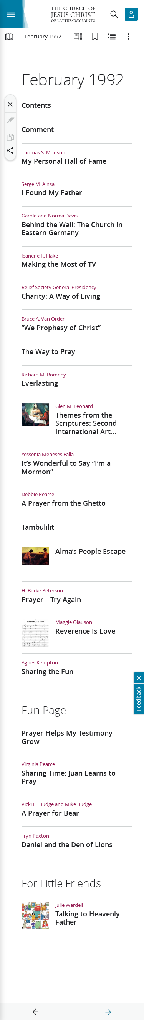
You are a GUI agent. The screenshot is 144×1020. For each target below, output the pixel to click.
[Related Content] (111, 36)
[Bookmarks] (95, 36)
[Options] (128, 36)
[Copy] (10, 137)
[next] (108, 1012)
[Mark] (10, 121)
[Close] (10, 104)
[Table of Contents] (9, 36)
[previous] (36, 1012)
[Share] (10, 150)
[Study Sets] (78, 36)
